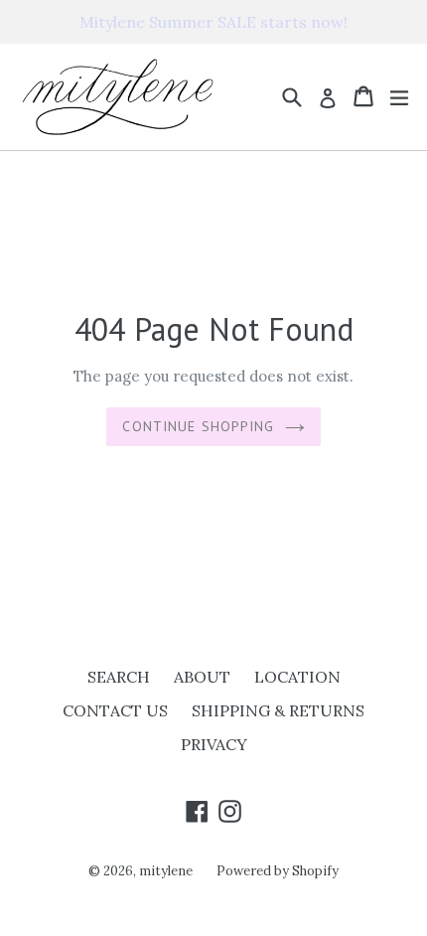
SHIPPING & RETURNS (278, 710)
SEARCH (118, 677)
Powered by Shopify (277, 870)
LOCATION (297, 677)
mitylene (166, 870)
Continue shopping (198, 426)
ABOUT (202, 677)
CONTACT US (115, 710)
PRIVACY (214, 744)
